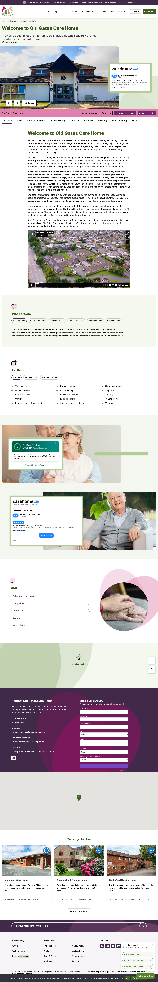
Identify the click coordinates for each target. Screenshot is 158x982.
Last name (84, 716)
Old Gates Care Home (22, 510)
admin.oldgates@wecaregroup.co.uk (27, 742)
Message (83, 739)
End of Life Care (76, 321)
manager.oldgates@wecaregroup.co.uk (28, 732)
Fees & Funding (120, 120)
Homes (13, 21)
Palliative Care (57, 321)
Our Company (54, 11)
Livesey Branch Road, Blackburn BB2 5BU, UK (31, 751)
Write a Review (46, 535)
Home (4, 21)
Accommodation (49, 377)
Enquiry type (85, 749)
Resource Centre (118, 11)
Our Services (88, 11)
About (19, 120)
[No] (155, 978)
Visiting (47, 951)
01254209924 (17, 722)
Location (83, 731)
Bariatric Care (113, 321)
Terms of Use (77, 956)
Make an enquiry (147, 113)
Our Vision (15, 946)
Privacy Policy (78, 946)
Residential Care (37, 321)
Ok (127, 978)
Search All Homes (79, 911)
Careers (15, 956)
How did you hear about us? (91, 756)
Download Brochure (125, 113)
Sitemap (75, 961)
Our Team (74, 120)
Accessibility (31, 377)
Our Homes (73, 11)
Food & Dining (58, 120)
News (103, 11)
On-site (16, 377)
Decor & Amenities (36, 120)
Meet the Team (18, 951)
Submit (104, 766)
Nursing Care (19, 321)
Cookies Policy (78, 951)
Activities (48, 961)
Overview (7, 120)
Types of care (50, 946)
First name (84, 708)
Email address (86, 724)
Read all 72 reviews (118, 87)
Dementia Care (95, 321)
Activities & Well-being (95, 120)
